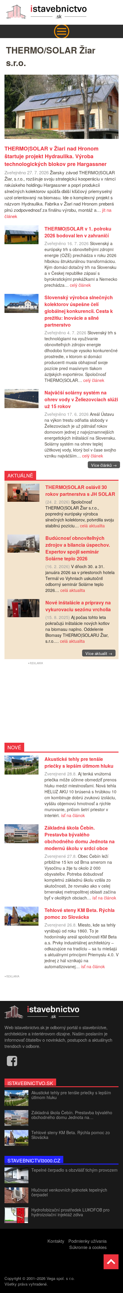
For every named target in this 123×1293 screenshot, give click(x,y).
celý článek (80, 285)
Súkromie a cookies (88, 1247)
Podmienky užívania (87, 1241)
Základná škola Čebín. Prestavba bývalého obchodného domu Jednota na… (71, 1114)
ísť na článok (73, 815)
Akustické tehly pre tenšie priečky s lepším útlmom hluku (71, 1095)
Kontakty (55, 1241)
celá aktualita (92, 526)
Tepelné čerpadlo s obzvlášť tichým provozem (74, 1170)
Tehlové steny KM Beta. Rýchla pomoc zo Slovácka (70, 1134)
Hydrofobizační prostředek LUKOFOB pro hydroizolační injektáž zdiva (70, 1212)
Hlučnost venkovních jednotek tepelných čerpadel (69, 1192)
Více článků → (104, 465)
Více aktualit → (98, 653)
